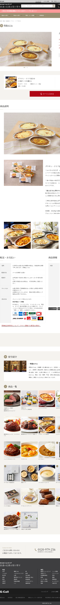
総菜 (27, 573)
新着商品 (42, 15)
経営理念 (10, 597)
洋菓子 (4, 581)
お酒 (15, 575)
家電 (42, 577)
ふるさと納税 (46, 1)
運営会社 (2, 597)
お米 (3, 571)
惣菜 (4, 21)
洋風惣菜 (8, 21)
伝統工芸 (54, 583)
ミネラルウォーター (19, 573)
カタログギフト (29, 581)
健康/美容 (28, 583)
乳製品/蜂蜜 (17, 581)
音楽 (53, 575)
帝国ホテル (8, 25)
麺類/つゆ (16, 571)
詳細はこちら (26, 267)
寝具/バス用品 (44, 581)
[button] (24, 67)
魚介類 (4, 575)
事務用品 (54, 579)
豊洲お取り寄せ (29, 577)
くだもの (4, 573)
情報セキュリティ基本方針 (35, 597)
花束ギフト (43, 573)
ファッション (55, 573)
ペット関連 (55, 571)
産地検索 (28, 579)
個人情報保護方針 (20, 597)
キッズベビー (55, 581)
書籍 (53, 577)
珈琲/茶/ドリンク (18, 577)
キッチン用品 (44, 579)
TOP (1, 21)
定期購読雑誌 (44, 575)
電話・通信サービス (55, 1)
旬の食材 (28, 575)
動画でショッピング (46, 571)
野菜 (3, 579)
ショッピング (38, 1)
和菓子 (4, 583)
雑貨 (42, 583)
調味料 (15, 579)
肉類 (3, 577)
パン (15, 583)
